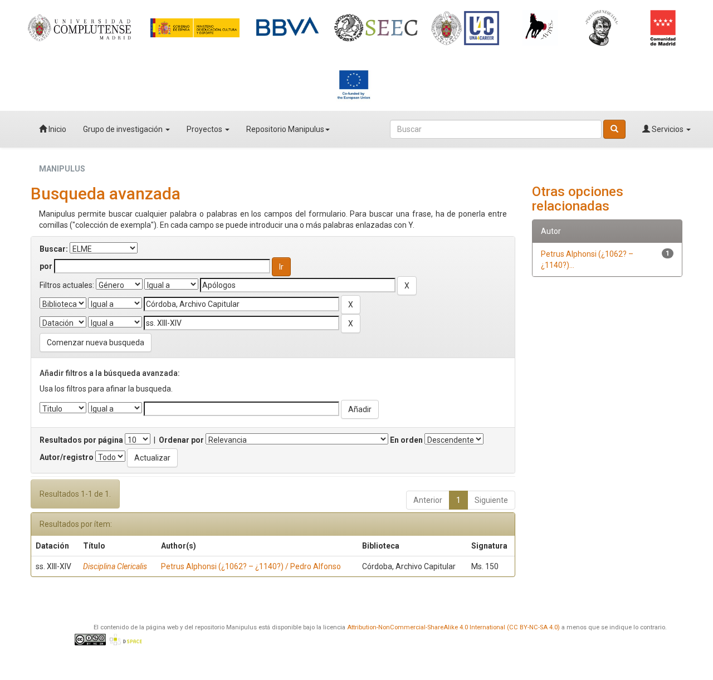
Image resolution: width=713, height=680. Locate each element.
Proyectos (205, 129)
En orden (406, 440)
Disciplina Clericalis (115, 566)
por (46, 266)
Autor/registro (67, 457)
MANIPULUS (62, 168)
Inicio (56, 129)
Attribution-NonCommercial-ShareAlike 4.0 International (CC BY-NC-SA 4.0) (453, 627)
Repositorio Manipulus (285, 129)
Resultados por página (81, 440)
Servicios (667, 129)
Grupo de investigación (123, 129)
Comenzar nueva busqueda (95, 342)
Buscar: (54, 248)
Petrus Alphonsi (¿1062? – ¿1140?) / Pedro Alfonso (251, 566)
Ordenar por (181, 440)
